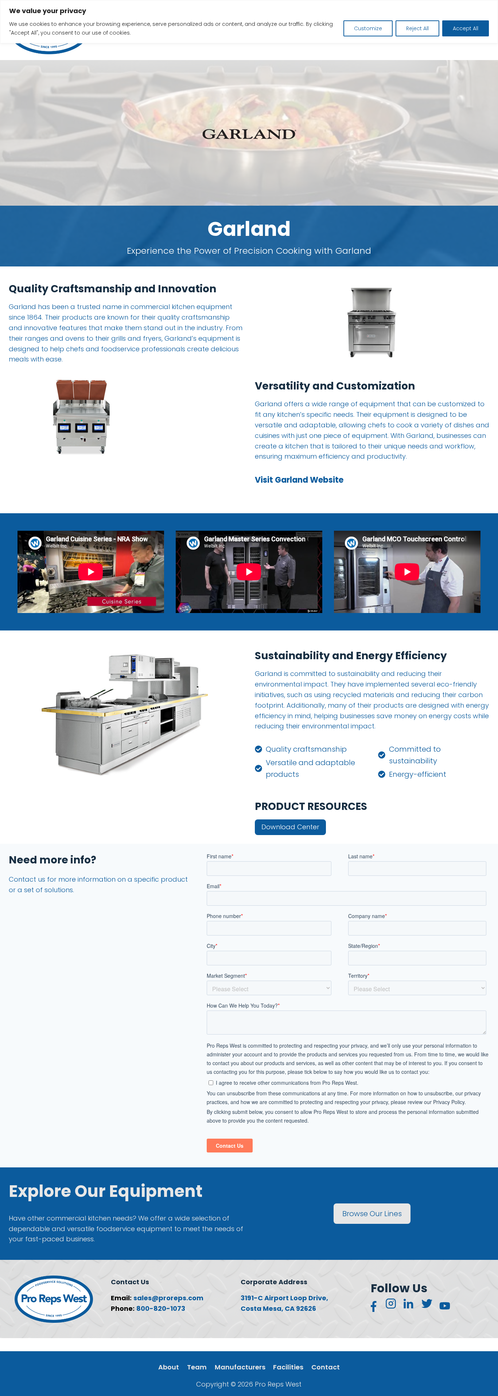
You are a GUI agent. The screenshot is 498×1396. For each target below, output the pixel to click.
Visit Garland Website (299, 480)
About (168, 1367)
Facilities (288, 1367)
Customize (368, 28)
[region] (249, 21)
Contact (325, 1367)
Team (197, 1367)
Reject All (417, 28)
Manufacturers (240, 1367)
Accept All (465, 28)
